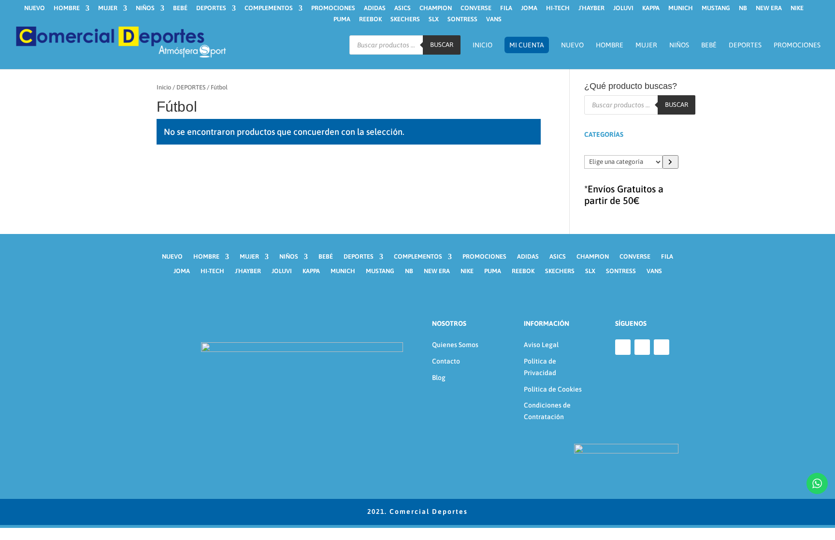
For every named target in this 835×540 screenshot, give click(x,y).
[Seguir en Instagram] (642, 347)
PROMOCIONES (333, 8)
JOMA (529, 8)
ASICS (402, 8)
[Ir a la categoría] (670, 162)
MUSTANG (716, 8)
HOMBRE (67, 8)
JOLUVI (623, 8)
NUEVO (34, 8)
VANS (494, 19)
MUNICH (680, 8)
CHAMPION (435, 8)
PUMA (341, 19)
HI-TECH (558, 8)
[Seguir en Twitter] (661, 347)
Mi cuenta (526, 45)
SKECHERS (405, 19)
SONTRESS (462, 19)
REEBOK (370, 19)
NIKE (797, 8)
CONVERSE (476, 8)
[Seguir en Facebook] (623, 347)
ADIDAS (375, 8)
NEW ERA (769, 8)
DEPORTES (211, 8)
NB (743, 8)
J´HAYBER (591, 8)
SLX (434, 19)
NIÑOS (145, 8)
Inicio (482, 45)
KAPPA (651, 8)
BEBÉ (180, 8)
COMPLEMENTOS (269, 8)
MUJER (107, 8)
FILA (506, 8)
